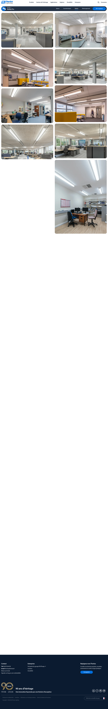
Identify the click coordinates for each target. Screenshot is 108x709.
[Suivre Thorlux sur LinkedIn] (93, 690)
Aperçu (57, 8)
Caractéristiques (67, 8)
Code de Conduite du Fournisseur (44, 697)
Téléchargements (86, 8)
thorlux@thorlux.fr (9, 668)
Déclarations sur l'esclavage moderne (28, 697)
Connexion (104, 2)
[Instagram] (100, 690)
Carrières (30, 668)
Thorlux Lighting (15, 700)
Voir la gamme (99, 8)
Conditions (17, 697)
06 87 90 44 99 (7, 666)
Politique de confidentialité (8, 697)
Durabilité (30, 671)
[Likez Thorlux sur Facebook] (97, 690)
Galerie (76, 8)
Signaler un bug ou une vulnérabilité (11, 673)
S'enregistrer (87, 672)
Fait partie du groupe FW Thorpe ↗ (37, 666)
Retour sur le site (5, 671)
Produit (9, 7)
